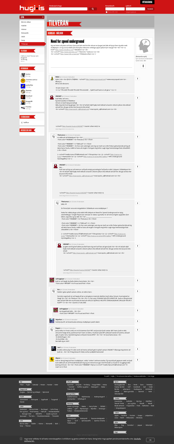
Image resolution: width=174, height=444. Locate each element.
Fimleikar (150, 385)
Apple (117, 415)
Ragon (58, 328)
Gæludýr (35, 385)
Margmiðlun (71, 394)
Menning (70, 404)
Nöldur (59, 33)
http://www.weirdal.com (68, 52)
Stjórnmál (45, 392)
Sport (116, 382)
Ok (150, 440)
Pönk (138, 406)
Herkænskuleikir (54, 412)
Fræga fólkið (96, 385)
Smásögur (102, 409)
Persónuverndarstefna (124, 376)
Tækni (117, 413)
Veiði (150, 392)
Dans (142, 385)
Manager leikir (26, 414)
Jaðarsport (126, 389)
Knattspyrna (138, 389)
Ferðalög (87, 385)
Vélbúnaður (130, 418)
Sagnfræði (44, 400)
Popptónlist (130, 406)
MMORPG (39, 414)
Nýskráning (147, 2)
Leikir (22, 407)
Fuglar (28, 385)
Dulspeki (78, 385)
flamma (28, 90)
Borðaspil (44, 409)
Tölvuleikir (55, 416)
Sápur (69, 421)
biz (58, 290)
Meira (22, 61)
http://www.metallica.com (64, 50)
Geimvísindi (24, 400)
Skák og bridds (129, 392)
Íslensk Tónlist (119, 403)
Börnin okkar (26, 22)
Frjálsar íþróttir (120, 387)
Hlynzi (58, 358)
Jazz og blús (132, 403)
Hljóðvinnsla (86, 397)
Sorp (23, 40)
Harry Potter (93, 406)
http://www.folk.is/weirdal (69, 54)
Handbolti (136, 387)
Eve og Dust (24, 412)
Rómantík (24, 33)
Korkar (51, 33)
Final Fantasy (34, 412)
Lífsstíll (69, 382)
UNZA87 (58, 96)
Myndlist (93, 409)
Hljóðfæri (149, 401)
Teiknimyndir (71, 423)
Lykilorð (128, 6)
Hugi (116, 432)
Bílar (116, 425)
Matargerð (94, 387)
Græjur (140, 415)
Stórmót (141, 392)
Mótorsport (118, 427)
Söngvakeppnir (121, 408)
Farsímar (124, 415)
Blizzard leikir (33, 409)
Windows (139, 418)
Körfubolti (148, 389)
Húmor (24, 29)
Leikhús (69, 409)
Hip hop (139, 401)
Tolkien (69, 411)
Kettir (56, 385)
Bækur (84, 406)
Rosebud (29, 96)
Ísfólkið (102, 406)
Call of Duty (54, 409)
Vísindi (22, 402)
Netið (122, 418)
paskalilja (29, 85)
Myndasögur (84, 409)
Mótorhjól (149, 425)
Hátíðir (24, 26)
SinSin (28, 74)
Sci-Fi (76, 421)
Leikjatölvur (149, 415)
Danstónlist (118, 401)
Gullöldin (129, 401)
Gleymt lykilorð (131, 12)
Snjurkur (59, 320)
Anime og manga (73, 406)
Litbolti (117, 392)
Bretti (135, 385)
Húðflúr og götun (83, 387)
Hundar (49, 385)
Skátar (103, 387)
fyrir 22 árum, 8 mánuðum (67, 77)
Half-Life (43, 412)
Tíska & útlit (71, 389)
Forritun (132, 415)
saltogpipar (60, 279)
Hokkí (151, 387)
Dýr (21, 382)
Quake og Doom (51, 414)
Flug (122, 425)
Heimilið (71, 387)
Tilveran (24, 44)
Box (129, 385)
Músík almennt (119, 406)
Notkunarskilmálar (140, 376)
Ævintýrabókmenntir (81, 411)
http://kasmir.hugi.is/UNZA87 (72, 126)
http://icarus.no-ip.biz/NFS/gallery (95, 156)
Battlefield (23, 409)
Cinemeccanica (31, 80)
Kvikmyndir (83, 418)
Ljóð (76, 409)
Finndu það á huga (55, 6)
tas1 (59, 347)
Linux (116, 418)
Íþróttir (117, 389)
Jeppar (140, 425)
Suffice (26, 122)
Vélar (116, 422)
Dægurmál (23, 389)
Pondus (28, 107)
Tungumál (54, 400)
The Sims (32, 416)
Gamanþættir (71, 418)
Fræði (22, 397)
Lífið (22, 17)
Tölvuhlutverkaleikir (43, 416)
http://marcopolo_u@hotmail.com (77, 109)
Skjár (69, 416)
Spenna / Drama (99, 421)
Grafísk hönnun (72, 397)
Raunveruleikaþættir (98, 418)
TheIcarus (61, 135)
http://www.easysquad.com (96, 79)
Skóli (23, 37)
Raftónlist (145, 406)
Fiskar (22, 385)
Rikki (57, 77)
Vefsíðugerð (82, 399)
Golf (129, 387)
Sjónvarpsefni (86, 421)
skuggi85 (29, 101)
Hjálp (113, 376)
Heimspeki (34, 400)
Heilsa (105, 385)
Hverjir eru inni (26, 130)
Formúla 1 (130, 425)
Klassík (142, 403)
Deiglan (22, 392)
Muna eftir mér (113, 12)
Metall (150, 403)
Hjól (144, 387)
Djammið (70, 385)
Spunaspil (23, 416)
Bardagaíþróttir (120, 385)
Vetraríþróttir (119, 394)
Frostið (106, 376)
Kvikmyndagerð (99, 397)
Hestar (42, 385)
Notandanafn (109, 6)
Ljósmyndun (71, 399)
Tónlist (117, 398)
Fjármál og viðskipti (33, 392)
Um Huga (151, 376)
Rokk (152, 406)
